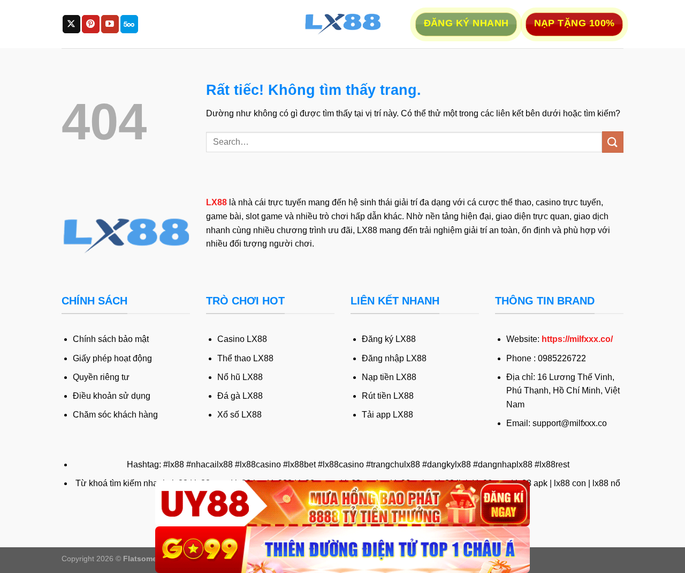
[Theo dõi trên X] (71, 24)
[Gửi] (612, 141)
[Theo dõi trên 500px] (129, 24)
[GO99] (342, 549)
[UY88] (342, 503)
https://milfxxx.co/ (577, 339)
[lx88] (342, 24)
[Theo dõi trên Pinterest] (91, 24)
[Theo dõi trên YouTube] (110, 24)
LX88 (216, 202)
